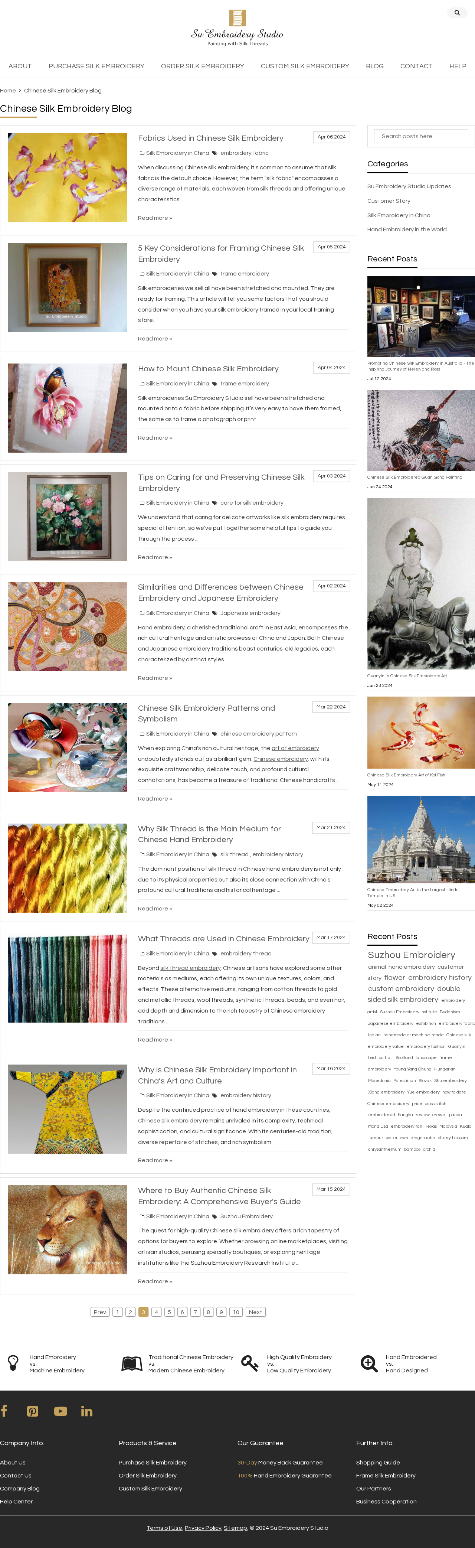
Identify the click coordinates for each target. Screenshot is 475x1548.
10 (236, 1312)
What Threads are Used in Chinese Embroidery (223, 939)
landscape (427, 1057)
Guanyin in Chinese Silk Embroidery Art (407, 676)
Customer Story (388, 201)
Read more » (155, 218)
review (423, 1114)
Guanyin (456, 1046)
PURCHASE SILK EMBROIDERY (96, 66)
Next (255, 1312)
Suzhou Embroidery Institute (409, 1012)
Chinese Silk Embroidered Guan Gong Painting (414, 477)
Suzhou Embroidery (246, 1216)
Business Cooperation (386, 1502)
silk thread (235, 854)
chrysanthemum (385, 1149)
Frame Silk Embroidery (386, 1476)
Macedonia (380, 1080)
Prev (100, 1312)
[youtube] (67, 1414)
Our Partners (373, 1489)
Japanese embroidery (250, 613)
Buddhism (450, 1012)
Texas (431, 1126)
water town (397, 1137)
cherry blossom (453, 1137)
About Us (13, 1463)
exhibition (426, 1023)
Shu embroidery (450, 1080)
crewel (440, 1114)
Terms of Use (164, 1528)
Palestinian (405, 1080)
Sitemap (235, 1528)
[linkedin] (94, 1414)
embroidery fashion (426, 1046)
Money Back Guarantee (280, 1463)
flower (395, 977)
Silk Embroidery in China (177, 153)
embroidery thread (246, 953)
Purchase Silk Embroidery (153, 1463)
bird (372, 1057)
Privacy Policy (203, 1528)
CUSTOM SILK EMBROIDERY (305, 66)
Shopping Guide (378, 1463)
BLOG (375, 66)
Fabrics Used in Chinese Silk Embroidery (211, 138)
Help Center (16, 1502)
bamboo (413, 1149)
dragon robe (423, 1137)
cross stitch (435, 1103)
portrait (386, 1057)
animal (377, 967)
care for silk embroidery (252, 503)
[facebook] (13, 1414)
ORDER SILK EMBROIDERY (202, 66)
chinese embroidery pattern (258, 734)
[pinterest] (40, 1414)
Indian (375, 1035)
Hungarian (445, 1069)
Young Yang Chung (413, 1069)
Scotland (405, 1057)
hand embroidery (412, 967)
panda (455, 1114)
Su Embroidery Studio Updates (409, 186)
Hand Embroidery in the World (407, 229)
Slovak (426, 1080)
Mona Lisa (378, 1126)
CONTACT (416, 66)
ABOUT (20, 66)
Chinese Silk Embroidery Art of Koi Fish (406, 775)
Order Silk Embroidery (148, 1476)
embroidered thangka (391, 1114)
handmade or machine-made (414, 1035)
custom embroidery (402, 989)
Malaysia (448, 1126)
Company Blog (20, 1489)
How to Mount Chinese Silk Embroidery (208, 369)
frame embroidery (244, 274)
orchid (429, 1149)
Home (8, 91)
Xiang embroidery (387, 1092)
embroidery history (277, 854)
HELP (457, 66)
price (417, 1103)
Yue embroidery (424, 1092)
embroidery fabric (244, 153)
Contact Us (16, 1476)
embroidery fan (407, 1126)
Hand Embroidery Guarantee (285, 1476)
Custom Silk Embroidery (150, 1489)
